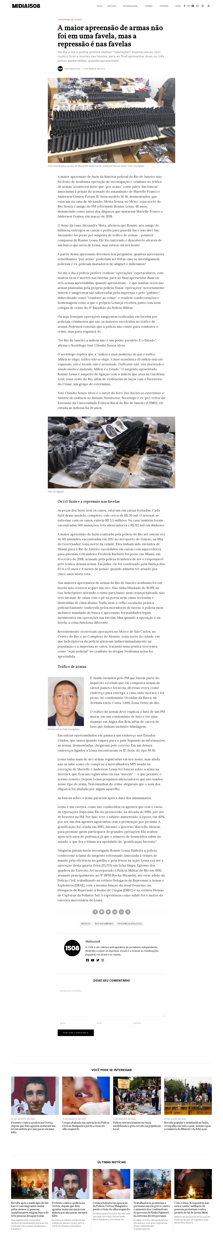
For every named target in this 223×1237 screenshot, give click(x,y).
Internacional (130, 6)
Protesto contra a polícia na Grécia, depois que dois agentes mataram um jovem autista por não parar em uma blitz (33, 1127)
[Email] (197, 6)
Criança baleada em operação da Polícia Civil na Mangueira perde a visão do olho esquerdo (85, 1126)
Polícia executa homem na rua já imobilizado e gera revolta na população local (137, 1126)
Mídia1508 (92, 941)
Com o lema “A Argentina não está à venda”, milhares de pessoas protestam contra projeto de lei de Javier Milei (191, 1208)
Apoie (178, 6)
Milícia (85, 924)
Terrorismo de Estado (70, 19)
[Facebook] (184, 6)
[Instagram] (188, 6)
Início (99, 6)
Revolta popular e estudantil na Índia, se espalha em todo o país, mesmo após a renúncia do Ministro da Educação (187, 1126)
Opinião (148, 6)
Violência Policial (130, 924)
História (164, 6)
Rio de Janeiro (104, 924)
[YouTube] (193, 6)
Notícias (112, 6)
